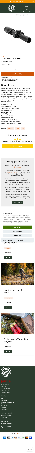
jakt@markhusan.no (12, 172)
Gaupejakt (7, 248)
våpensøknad (17, 167)
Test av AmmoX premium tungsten (16, 340)
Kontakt (3, 404)
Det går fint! (17, 227)
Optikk (17, 128)
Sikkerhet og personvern (9, 240)
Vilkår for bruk (5, 406)
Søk (2, 398)
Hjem (7, 15)
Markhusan (20, 433)
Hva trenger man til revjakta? (13, 291)
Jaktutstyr (11, 128)
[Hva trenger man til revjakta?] (17, 274)
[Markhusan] (11, 8)
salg (23, 128)
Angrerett (3, 407)
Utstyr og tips (8, 298)
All (12, 15)
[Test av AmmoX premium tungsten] (17, 323)
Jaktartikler (4, 409)
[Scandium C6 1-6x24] (17, 35)
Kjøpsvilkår (20, 240)
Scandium (4, 56)
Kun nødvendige (17, 231)
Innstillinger (17, 235)
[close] (33, 1)
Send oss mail (17, 202)
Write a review (17, 146)
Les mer (7, 257)
